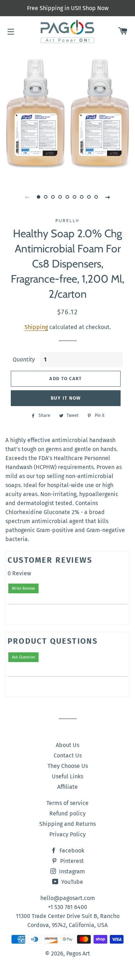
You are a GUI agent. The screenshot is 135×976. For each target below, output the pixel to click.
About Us (67, 745)
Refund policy (67, 813)
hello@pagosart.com (67, 898)
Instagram (71, 871)
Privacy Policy (67, 834)
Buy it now (66, 398)
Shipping (36, 327)
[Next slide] (108, 197)
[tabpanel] (67, 112)
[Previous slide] (27, 197)
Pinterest (71, 861)
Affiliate (67, 786)
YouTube (71, 881)
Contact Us (68, 755)
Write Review (23, 588)
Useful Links (67, 776)
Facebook (71, 850)
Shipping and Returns (67, 823)
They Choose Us (68, 766)
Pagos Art (78, 953)
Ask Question (23, 657)
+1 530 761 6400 (67, 907)
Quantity (24, 359)
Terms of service (67, 803)
